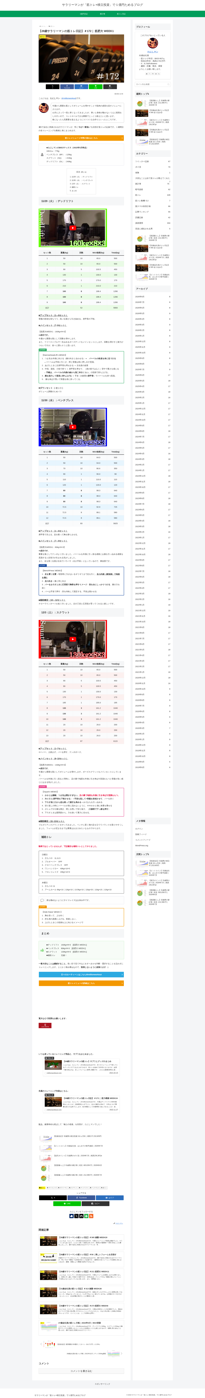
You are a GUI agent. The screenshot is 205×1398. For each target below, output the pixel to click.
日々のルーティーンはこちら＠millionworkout (81, 975)
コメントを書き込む (81, 1371)
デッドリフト (84, 1188)
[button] (110, 86)
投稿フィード (141, 834)
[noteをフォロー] (81, 1216)
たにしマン (152, 52)
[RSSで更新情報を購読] (91, 1216)
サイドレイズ (52, 1188)
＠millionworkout (69, 98)
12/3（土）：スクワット (81, 184)
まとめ (74, 191)
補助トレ (75, 187)
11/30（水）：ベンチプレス (82, 180)
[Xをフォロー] (76, 1216)
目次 (78, 172)
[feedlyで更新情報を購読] (86, 1216)
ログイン (139, 829)
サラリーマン (63, 1188)
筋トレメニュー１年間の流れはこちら (81, 138)
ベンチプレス (96, 1188)
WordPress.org (141, 845)
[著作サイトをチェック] (71, 1216)
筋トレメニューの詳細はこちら (81, 983)
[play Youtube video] (73, 228)
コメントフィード (143, 840)
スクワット (74, 1188)
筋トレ (43, 1188)
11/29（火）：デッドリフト (82, 177)
